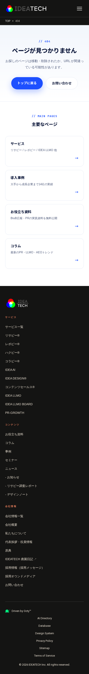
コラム (9, 443)
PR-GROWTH (14, 412)
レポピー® (12, 344)
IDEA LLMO (13, 395)
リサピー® (12, 335)
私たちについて (15, 533)
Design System (44, 633)
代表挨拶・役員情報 (18, 542)
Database (44, 625)
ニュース (11, 468)
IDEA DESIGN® (15, 378)
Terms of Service (44, 655)
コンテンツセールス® (20, 387)
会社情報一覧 (14, 516)
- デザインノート (16, 494)
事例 (8, 451)
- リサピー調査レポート (21, 486)
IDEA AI (10, 369)
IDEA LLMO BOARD (19, 404)
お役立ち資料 (14, 434)
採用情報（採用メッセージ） (24, 567)
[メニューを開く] (79, 8)
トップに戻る (27, 83)
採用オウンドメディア (20, 576)
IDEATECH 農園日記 (21, 559)
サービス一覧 (14, 327)
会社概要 (11, 524)
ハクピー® (12, 352)
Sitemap (44, 648)
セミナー (11, 460)
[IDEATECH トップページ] (26, 8)
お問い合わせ (62, 83)
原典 (8, 550)
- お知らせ (12, 477)
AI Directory (44, 618)
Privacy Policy (44, 640)
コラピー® (12, 361)
